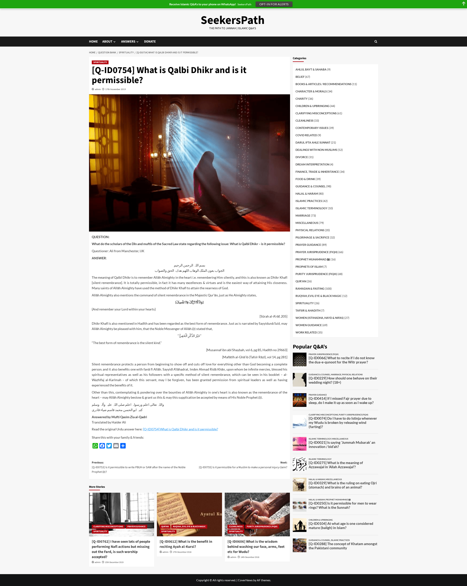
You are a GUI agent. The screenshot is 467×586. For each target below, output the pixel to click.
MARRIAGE (303, 215)
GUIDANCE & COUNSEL (311, 186)
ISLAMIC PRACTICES (309, 200)
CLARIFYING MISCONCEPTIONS (108, 526)
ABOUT (107, 41)
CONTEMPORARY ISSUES (312, 127)
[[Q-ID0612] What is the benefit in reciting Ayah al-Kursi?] (189, 514)
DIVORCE (302, 157)
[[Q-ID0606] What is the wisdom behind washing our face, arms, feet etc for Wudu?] (257, 514)
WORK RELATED (306, 332)
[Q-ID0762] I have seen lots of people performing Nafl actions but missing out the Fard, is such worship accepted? (121, 549)
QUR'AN (165, 526)
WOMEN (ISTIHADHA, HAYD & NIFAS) (320, 317)
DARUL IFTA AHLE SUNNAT (313, 142)
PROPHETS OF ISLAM (309, 266)
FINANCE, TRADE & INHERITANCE (317, 171)
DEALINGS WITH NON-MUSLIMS (316, 149)
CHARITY (302, 98)
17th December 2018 (182, 552)
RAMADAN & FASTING (310, 288)
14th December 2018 (250, 557)
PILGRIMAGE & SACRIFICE (312, 237)
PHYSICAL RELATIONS (310, 230)
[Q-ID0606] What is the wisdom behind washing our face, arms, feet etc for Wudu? (256, 546)
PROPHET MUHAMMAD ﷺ (313, 259)
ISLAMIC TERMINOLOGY (311, 208)
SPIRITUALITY (100, 62)
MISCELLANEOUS (307, 222)
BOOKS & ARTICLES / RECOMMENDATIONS (323, 83)
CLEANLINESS (236, 526)
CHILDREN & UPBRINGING (312, 105)
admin (98, 89)
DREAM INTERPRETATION (312, 164)
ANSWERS (128, 41)
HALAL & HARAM (307, 193)
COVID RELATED (306, 135)
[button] (376, 41)
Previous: (139, 467)
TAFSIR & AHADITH (308, 310)
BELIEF (300, 76)
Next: (243, 465)
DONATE (150, 41)
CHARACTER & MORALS (311, 91)
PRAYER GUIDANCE (136, 526)
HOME (93, 41)
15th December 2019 (114, 562)
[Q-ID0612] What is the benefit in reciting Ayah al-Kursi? (186, 544)
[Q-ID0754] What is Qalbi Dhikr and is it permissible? (180, 429)
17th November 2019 (115, 89)
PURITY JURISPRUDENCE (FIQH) (262, 526)
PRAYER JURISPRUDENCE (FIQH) (317, 251)
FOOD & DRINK (305, 178)
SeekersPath (233, 20)
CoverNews (245, 580)
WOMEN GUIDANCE (309, 325)
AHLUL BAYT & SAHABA (311, 69)
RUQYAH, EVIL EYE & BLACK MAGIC (189, 526)
